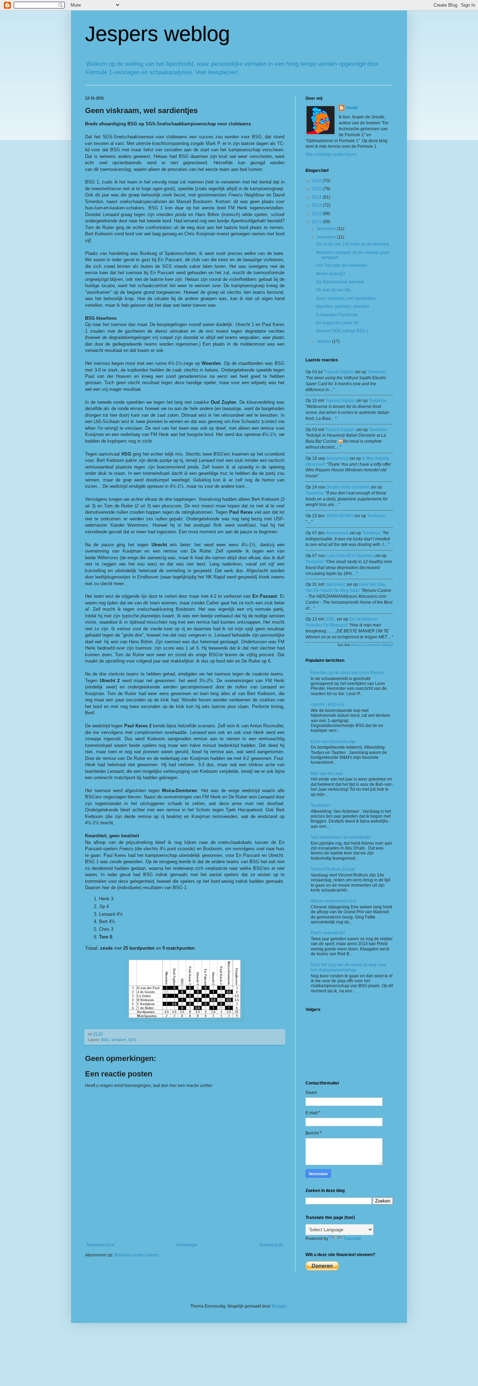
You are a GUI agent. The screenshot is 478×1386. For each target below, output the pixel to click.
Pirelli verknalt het (328, 932)
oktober (324, 341)
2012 (317, 213)
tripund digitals (339, 371)
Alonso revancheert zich (334, 901)
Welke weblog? (330, 273)
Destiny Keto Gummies (348, 487)
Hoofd (352, 107)
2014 (317, 197)
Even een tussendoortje (333, 741)
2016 (317, 180)
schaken (118, 1040)
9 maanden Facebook (337, 314)
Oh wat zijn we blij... (334, 289)
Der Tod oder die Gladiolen (341, 265)
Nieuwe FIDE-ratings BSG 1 (342, 330)
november (327, 237)
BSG (105, 1040)
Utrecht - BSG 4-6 (327, 704)
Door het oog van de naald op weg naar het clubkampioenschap (348, 967)
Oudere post (271, 1244)
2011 (317, 221)
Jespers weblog (157, 34)
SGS (132, 1040)
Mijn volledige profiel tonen (331, 154)
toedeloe (376, 371)
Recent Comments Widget (372, 645)
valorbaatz (335, 584)
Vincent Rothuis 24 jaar (333, 869)
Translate (352, 1238)
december (327, 228)
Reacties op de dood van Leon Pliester (348, 672)
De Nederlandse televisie (340, 281)
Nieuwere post (100, 1244)
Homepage (187, 1244)
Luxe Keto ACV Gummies (350, 555)
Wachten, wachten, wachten (342, 306)
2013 (317, 205)
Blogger (279, 1306)
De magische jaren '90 (337, 322)
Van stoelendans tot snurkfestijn (341, 837)
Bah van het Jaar (327, 773)
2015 (317, 188)
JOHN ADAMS (339, 515)
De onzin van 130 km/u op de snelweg (352, 244)
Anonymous (337, 458)
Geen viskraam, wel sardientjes (345, 298)
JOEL (330, 619)
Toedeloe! (320, 805)
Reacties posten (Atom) (136, 1255)
